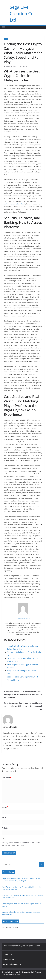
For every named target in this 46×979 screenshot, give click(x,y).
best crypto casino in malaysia (14, 204)
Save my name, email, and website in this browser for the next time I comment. (22, 844)
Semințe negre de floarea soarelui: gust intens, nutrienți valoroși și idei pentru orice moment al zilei (22, 706)
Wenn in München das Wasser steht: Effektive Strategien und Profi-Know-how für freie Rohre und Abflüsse (23, 694)
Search (41, 864)
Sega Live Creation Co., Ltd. (23, 13)
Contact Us (7, 954)
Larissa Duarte (22, 66)
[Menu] (3, 27)
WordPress (16, 975)
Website (5, 828)
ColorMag (5, 975)
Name (5, 807)
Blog (6, 39)
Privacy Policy (8, 959)
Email (4, 817)
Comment (6, 778)
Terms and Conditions (12, 964)
